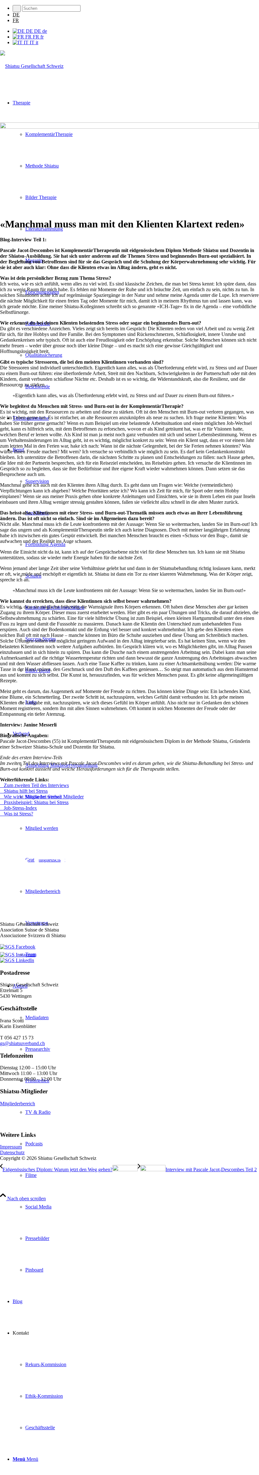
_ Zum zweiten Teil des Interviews (34, 785)
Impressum (11, 1146)
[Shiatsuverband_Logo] (31, 66)
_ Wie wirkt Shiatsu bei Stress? (31, 796)
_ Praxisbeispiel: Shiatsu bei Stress (34, 802)
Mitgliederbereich (17, 1103)
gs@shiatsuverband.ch (22, 1043)
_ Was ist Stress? (16, 813)
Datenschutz (12, 1152)
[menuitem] (136, 8)
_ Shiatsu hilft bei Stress (24, 791)
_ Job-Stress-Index (18, 808)
